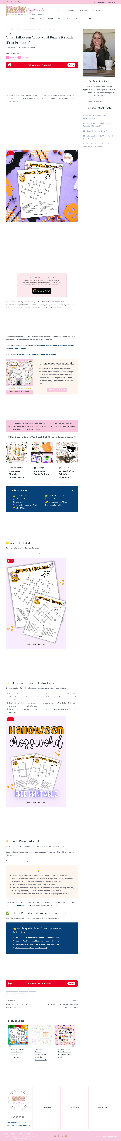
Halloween (23, 993)
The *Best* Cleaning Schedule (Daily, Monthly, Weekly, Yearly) (41, 1054)
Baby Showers (97, 10)
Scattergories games (17, 349)
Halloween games (24, 905)
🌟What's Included (20, 496)
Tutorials (46, 1107)
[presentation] (16, 452)
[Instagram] (11, 2)
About (13, 1133)
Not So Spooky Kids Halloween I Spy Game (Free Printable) (61, 1004)
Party (17, 33)
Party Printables (73, 18)
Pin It (11, 153)
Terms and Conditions (26, 1136)
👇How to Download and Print (25, 505)
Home (59, 10)
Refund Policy (20, 1138)
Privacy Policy (31, 1133)
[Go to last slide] (10, 1045)
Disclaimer (10, 1136)
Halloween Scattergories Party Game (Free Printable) (37, 944)
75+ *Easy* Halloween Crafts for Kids (41, 470)
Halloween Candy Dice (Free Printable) (31, 948)
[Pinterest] (15, 2)
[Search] (112, 101)
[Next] (73, 1045)
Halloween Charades (66, 346)
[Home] (6, 29)
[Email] (62, 1136)
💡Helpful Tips (19, 508)
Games (60, 18)
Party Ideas (83, 10)
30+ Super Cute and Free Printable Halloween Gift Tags (37, 937)
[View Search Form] (114, 10)
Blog (20, 1133)
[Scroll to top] (116, 1134)
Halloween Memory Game (47, 346)
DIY (108, 10)
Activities (87, 18)
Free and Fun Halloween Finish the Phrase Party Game (37, 941)
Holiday (50, 18)
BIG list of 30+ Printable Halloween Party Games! (36, 354)
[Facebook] (7, 2)
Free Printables (12, 993)
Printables (70, 10)
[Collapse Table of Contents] (72, 490)
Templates (102, 1107)
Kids (12, 33)
